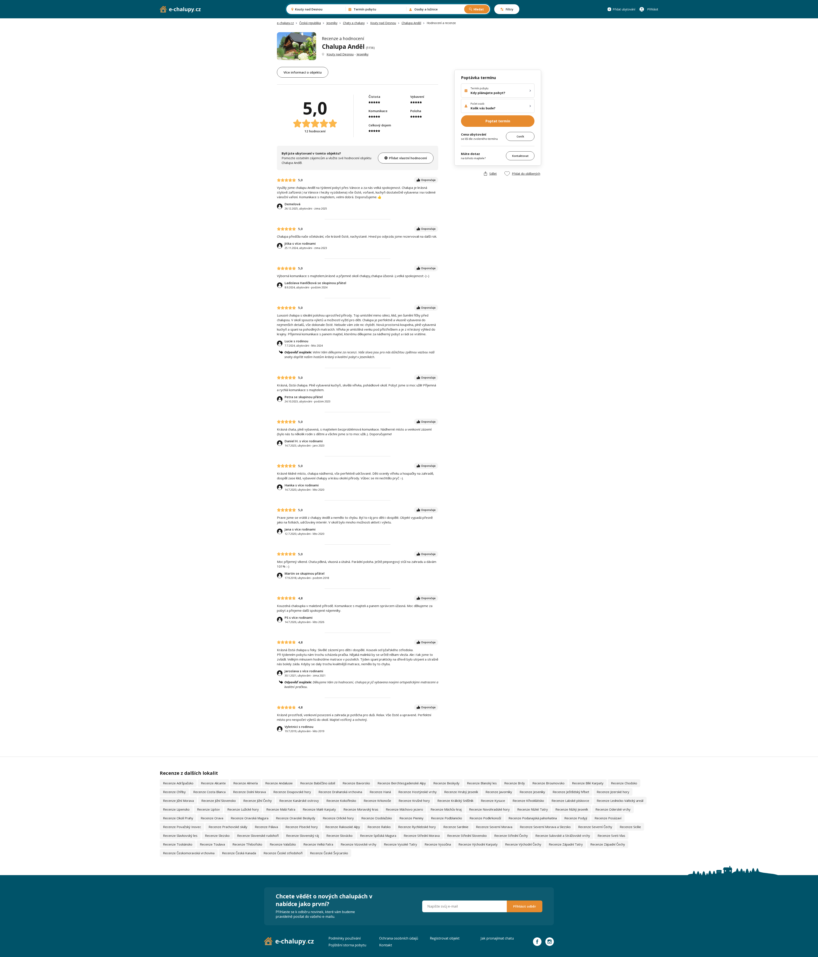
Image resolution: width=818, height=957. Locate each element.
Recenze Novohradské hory (489, 809)
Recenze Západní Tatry (566, 844)
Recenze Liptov (208, 809)
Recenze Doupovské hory (292, 792)
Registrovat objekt (444, 938)
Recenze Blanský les (482, 783)
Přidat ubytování (624, 9)
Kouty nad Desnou (383, 23)
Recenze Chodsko (624, 783)
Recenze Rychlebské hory (417, 827)
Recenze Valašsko (283, 844)
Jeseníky (331, 23)
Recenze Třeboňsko (247, 844)
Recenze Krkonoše (377, 800)
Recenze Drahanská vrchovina (340, 792)
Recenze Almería (245, 783)
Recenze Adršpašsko (178, 783)
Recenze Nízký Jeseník (571, 809)
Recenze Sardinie (455, 827)
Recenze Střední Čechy (511, 835)
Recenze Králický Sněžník (455, 800)
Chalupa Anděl (411, 23)
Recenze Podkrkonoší (485, 818)
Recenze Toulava (212, 844)
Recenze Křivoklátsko (528, 800)
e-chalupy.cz (285, 23)
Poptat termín (497, 121)
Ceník (520, 136)
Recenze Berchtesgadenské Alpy (401, 783)
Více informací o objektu (303, 72)
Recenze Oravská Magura (249, 818)
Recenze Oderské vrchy (613, 809)
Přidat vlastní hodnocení (408, 158)
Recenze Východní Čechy (523, 844)
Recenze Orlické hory (338, 818)
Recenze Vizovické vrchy (358, 844)
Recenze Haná (380, 792)
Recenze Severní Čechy (595, 827)
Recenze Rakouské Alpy (342, 827)
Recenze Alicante (213, 783)
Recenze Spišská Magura (378, 835)
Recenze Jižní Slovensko (218, 800)
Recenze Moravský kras (360, 809)
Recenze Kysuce (493, 800)
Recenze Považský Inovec (182, 827)
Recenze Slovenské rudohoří (258, 835)
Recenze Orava (212, 818)
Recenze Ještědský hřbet (571, 792)
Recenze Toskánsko (177, 844)
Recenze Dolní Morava (249, 792)
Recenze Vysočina (438, 844)
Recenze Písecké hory (301, 827)
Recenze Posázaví (608, 818)
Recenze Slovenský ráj (302, 835)
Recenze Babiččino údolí (317, 783)
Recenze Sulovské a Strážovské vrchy (562, 835)
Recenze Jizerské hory (613, 792)
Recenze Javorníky (498, 792)
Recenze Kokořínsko (341, 800)
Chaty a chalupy (354, 23)
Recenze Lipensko (176, 809)
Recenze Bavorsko (356, 783)
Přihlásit (652, 9)
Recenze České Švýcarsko (329, 853)
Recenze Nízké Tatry (532, 809)
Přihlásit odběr (524, 906)
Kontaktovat (520, 156)
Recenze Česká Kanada (239, 853)
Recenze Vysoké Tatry (400, 844)
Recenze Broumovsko (548, 783)
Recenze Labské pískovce (570, 800)
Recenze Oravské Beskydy (295, 818)
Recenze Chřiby (174, 792)
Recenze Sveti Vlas (611, 835)
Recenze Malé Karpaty (319, 809)
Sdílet (493, 174)
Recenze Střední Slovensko (467, 835)
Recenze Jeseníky (532, 792)
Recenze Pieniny (411, 818)
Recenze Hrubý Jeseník (461, 792)
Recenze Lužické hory (243, 809)
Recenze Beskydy (446, 783)
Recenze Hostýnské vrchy (417, 792)
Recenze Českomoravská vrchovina (189, 853)
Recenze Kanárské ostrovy (299, 800)
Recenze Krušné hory (414, 800)
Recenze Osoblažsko (376, 818)
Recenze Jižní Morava (178, 800)
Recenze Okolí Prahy (178, 818)
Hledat (479, 9)
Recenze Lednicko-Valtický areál (620, 800)
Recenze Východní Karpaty (478, 844)
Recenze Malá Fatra (280, 809)
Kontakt (385, 945)
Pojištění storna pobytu (347, 945)
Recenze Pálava (266, 827)
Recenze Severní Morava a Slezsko (545, 827)
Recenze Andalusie (279, 783)
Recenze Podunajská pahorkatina (532, 818)
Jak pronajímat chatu (497, 938)
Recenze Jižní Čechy (257, 800)
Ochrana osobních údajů (398, 938)
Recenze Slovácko (339, 835)
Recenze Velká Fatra (318, 844)
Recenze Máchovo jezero (404, 809)
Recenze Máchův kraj (446, 809)
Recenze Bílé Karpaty (587, 783)
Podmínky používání (344, 938)
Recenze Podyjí (575, 818)
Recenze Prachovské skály (228, 827)
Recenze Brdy (514, 783)
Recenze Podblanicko (446, 818)
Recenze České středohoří (283, 853)
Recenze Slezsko (217, 835)
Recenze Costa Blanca (209, 792)
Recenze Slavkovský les (180, 835)
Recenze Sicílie (630, 827)
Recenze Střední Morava (422, 835)
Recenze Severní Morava (494, 827)
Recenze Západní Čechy (607, 844)
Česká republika (310, 23)
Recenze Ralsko (379, 827)
